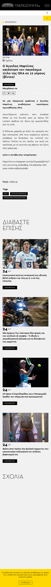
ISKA (5, 194)
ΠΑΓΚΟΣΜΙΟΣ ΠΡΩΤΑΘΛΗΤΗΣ (15, 198)
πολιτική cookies (25, 577)
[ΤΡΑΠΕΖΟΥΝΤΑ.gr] (21, 5)
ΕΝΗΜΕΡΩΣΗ (9, 84)
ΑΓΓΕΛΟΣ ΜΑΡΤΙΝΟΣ (19, 194)
